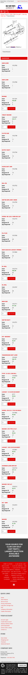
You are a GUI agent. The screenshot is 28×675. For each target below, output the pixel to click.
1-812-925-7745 (11, 657)
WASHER (4, 519)
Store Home (4, 638)
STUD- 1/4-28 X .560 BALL (9, 373)
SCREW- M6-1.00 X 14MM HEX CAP (11, 216)
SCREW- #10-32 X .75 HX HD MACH (11, 410)
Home (2, 14)
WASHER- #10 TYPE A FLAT (9, 429)
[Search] (7, 11)
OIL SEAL (4, 266)
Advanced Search (5, 644)
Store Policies (4, 599)
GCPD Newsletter (5, 625)
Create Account (24, 1)
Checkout (3, 642)
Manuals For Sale (16, 575)
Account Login (4, 620)
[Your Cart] (4, 11)
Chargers (6, 577)
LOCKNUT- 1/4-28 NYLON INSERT (11, 392)
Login (18, 1)
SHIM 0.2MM (5, 63)
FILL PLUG (4, 233)
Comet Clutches (7, 564)
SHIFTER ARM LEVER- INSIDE (9, 200)
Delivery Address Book (7, 623)
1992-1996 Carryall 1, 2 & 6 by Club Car (14, 15)
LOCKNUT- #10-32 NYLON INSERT (11, 447)
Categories (1, 11)
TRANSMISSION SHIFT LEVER (9, 355)
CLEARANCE (7, 579)
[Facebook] (14, 585)
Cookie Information (6, 611)
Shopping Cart (4, 640)
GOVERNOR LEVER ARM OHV (9, 466)
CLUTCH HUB (5, 133)
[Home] (14, 7)
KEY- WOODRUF (6, 337)
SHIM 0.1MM (5, 80)
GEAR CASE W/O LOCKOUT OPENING (11, 250)
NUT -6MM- (5, 503)
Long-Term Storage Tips (7, 605)
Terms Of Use (4, 601)
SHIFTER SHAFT (6, 320)
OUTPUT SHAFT (6, 150)
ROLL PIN (4, 183)
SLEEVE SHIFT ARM (7, 167)
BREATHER (5, 301)
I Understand (22, 665)
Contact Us (4, 629)
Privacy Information (6, 603)
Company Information (6, 609)
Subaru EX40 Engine (18, 577)
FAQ (2, 607)
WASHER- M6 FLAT (7, 484)
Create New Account (6, 621)
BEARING (4, 96)
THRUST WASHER (6, 115)
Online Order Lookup (6, 627)
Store (6, 14)
